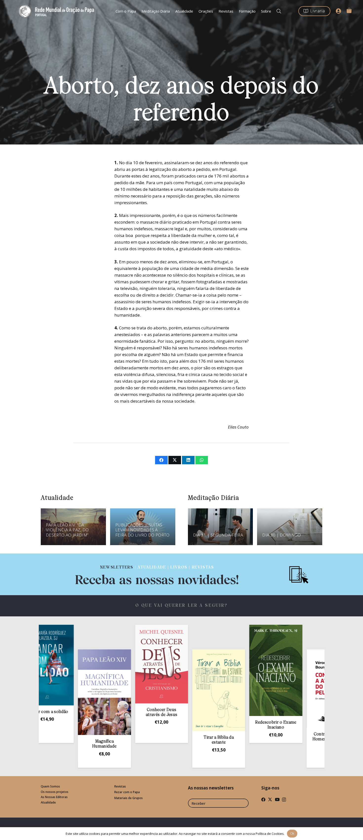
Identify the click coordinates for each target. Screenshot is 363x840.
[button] (279, 11)
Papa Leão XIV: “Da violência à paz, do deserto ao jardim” (67, 530)
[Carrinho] (349, 10)
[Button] (338, 11)
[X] (270, 799)
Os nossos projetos (54, 792)
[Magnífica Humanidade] (68, 692)
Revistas (120, 786)
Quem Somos (50, 786)
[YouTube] (277, 799)
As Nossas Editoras (54, 797)
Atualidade (48, 802)
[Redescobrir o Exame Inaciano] (240, 670)
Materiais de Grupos (128, 798)
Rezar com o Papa (127, 792)
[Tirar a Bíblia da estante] (183, 690)
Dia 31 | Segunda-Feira (218, 535)
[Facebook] (263, 799)
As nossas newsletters (211, 788)
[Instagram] (284, 799)
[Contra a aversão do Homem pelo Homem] (297, 688)
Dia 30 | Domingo (281, 535)
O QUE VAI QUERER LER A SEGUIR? (181, 606)
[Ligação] (157, 574)
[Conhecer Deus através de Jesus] (125, 664)
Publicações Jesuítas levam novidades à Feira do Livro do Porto (142, 530)
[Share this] (161, 460)
